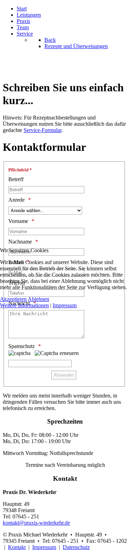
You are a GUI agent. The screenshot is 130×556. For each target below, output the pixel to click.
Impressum (65, 305)
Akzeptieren (13, 299)
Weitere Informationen (24, 305)
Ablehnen (38, 299)
